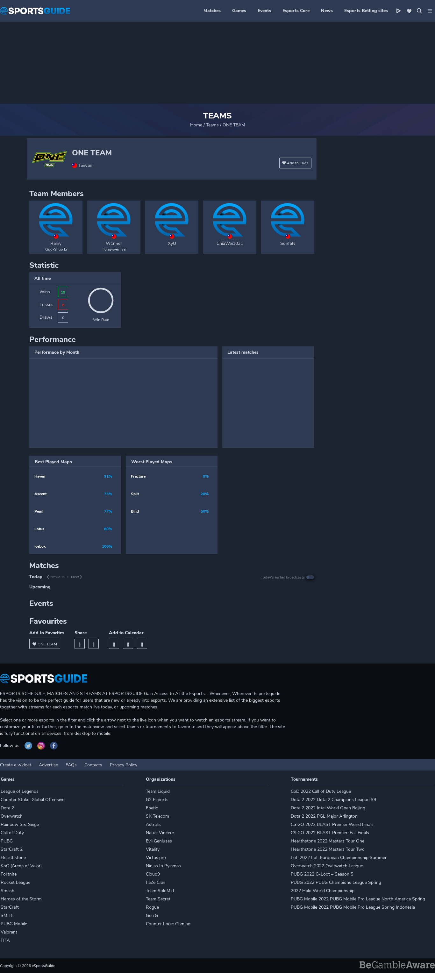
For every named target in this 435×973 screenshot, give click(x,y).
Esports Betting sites (366, 11)
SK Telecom (157, 816)
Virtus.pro (156, 858)
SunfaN (287, 243)
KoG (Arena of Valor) (21, 866)
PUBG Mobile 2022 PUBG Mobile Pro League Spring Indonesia (353, 907)
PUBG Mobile (14, 924)
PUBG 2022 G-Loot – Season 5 (322, 874)
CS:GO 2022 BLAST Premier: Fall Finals (330, 833)
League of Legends (20, 791)
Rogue (152, 907)
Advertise (48, 765)
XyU (172, 243)
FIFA (5, 940)
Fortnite (9, 874)
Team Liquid (158, 791)
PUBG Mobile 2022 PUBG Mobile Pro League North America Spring (358, 899)
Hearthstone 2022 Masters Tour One (327, 841)
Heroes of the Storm (21, 899)
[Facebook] (80, 644)
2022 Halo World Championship (322, 891)
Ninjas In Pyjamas (163, 866)
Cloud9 (153, 874)
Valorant (9, 932)
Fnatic (152, 808)
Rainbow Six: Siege (20, 824)
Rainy (55, 243)
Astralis (153, 824)
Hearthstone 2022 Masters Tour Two (328, 849)
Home (196, 125)
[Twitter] (94, 644)
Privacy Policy (123, 765)
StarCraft (10, 907)
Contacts (93, 765)
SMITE (7, 916)
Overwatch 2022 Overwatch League (327, 866)
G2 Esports (157, 800)
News (327, 11)
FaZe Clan (155, 882)
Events (264, 11)
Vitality (153, 849)
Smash (7, 891)
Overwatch (12, 816)
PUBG (7, 841)
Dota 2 (7, 808)
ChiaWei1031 (230, 243)
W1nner (114, 243)
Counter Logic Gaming (168, 924)
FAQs (71, 765)
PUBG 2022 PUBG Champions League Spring (336, 882)
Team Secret (158, 899)
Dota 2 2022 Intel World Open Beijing (328, 808)
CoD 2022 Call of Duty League (321, 791)
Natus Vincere (160, 833)
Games (239, 11)
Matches (212, 11)
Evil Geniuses (159, 841)
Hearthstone (13, 858)
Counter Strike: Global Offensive (32, 800)
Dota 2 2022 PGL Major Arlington (324, 816)
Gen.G (152, 916)
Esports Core (296, 11)
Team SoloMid (160, 891)
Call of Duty (12, 833)
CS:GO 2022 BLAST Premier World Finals (332, 824)
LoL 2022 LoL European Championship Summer (339, 858)
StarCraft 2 (12, 849)
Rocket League (15, 882)
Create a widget (15, 765)
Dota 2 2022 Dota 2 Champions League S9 (333, 800)
